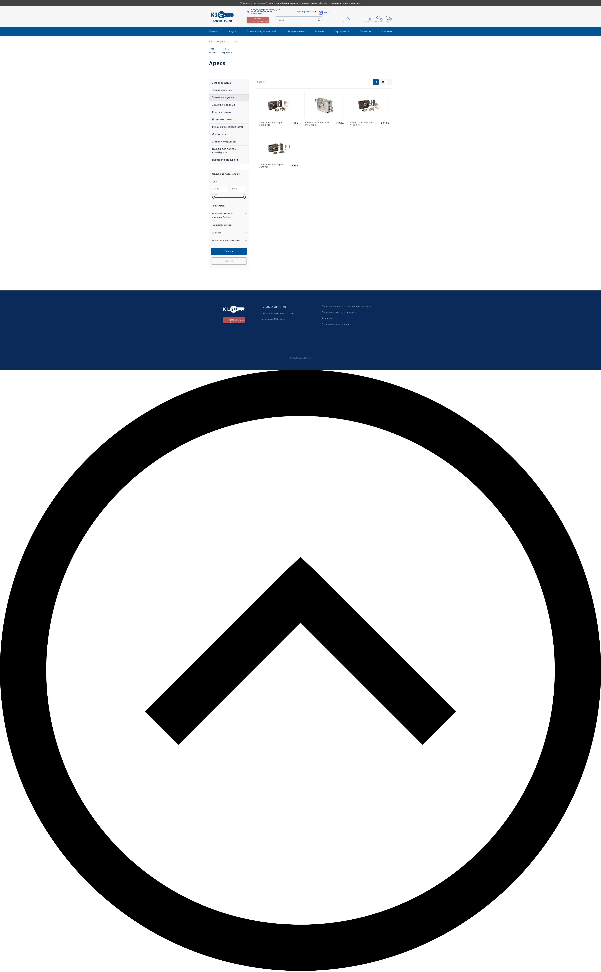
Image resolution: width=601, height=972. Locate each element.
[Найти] (319, 20)
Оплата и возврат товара (335, 324)
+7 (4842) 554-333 (304, 11)
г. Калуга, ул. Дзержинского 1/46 (277, 313)
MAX (326, 12)
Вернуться (227, 52)
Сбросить (229, 261)
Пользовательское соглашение (339, 312)
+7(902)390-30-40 (273, 307)
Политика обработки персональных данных (346, 306)
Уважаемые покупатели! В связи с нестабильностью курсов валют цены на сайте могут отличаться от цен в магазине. (300, 3)
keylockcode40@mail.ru (273, 319)
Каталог (213, 52)
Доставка (327, 318)
